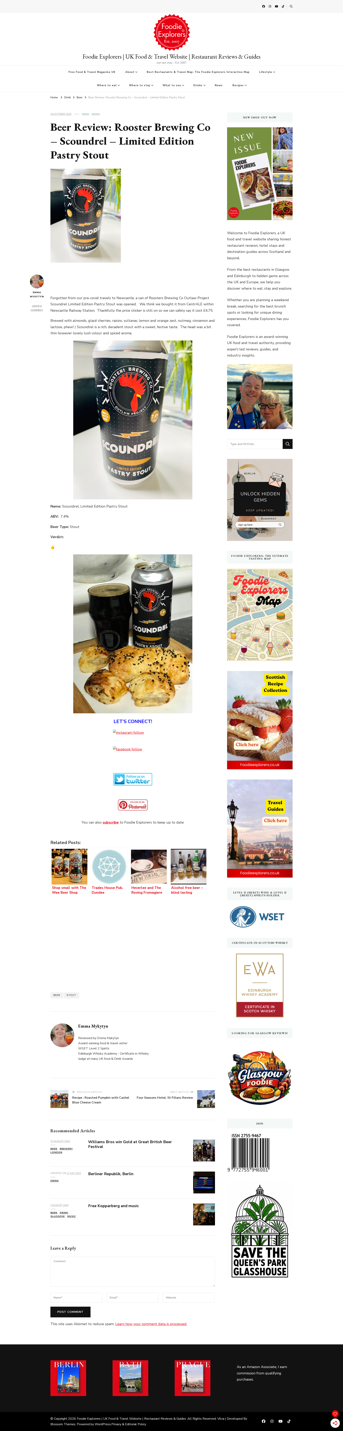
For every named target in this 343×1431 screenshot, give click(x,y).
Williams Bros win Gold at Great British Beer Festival (130, 1144)
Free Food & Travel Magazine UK (92, 72)
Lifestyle (265, 72)
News (219, 85)
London (56, 1152)
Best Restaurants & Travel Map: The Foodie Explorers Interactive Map (198, 72)
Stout (71, 995)
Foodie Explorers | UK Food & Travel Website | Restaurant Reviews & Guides (171, 56)
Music (71, 1216)
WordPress (103, 1424)
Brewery (66, 1148)
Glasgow (57, 1216)
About (129, 72)
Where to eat (107, 85)
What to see (172, 85)
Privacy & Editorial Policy (128, 1424)
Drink (96, 114)
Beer (85, 114)
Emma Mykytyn (37, 294)
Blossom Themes (62, 1424)
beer (56, 995)
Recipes (238, 85)
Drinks (197, 85)
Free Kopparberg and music (113, 1206)
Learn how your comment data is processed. (151, 1324)
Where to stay (139, 85)
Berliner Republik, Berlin (110, 1174)
